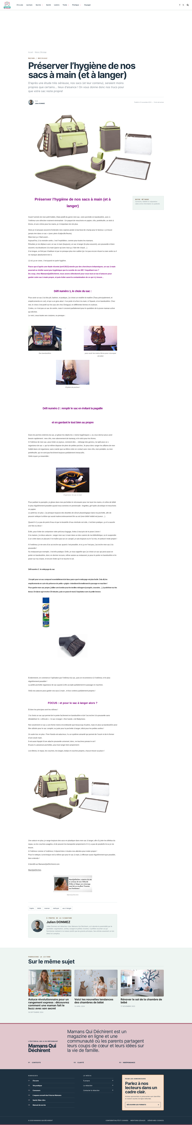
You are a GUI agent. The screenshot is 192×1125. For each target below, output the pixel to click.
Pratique (75, 5)
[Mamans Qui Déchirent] (7, 5)
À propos (98, 1081)
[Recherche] (187, 4)
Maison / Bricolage (40, 52)
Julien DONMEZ (58, 922)
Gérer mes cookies (156, 1120)
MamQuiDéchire (34, 870)
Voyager (87, 5)
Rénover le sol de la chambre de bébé (141, 1001)
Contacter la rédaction (98, 1090)
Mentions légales (137, 1120)
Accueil (30, 52)
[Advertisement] (96, 26)
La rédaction (98, 1085)
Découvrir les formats (143, 1105)
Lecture (29, 5)
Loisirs (56, 5)
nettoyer (56, 908)
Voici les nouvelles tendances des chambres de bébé (93, 1001)
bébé (39, 908)
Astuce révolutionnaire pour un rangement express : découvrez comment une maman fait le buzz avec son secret (48, 1004)
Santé (48, 5)
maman (47, 908)
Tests (65, 5)
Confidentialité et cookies (117, 1120)
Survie (38, 5)
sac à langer (66, 908)
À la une (20, 5)
